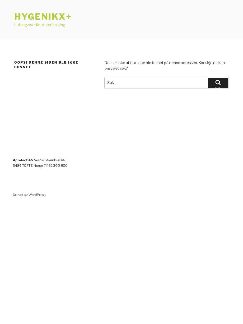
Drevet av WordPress (29, 195)
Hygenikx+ (43, 16)
